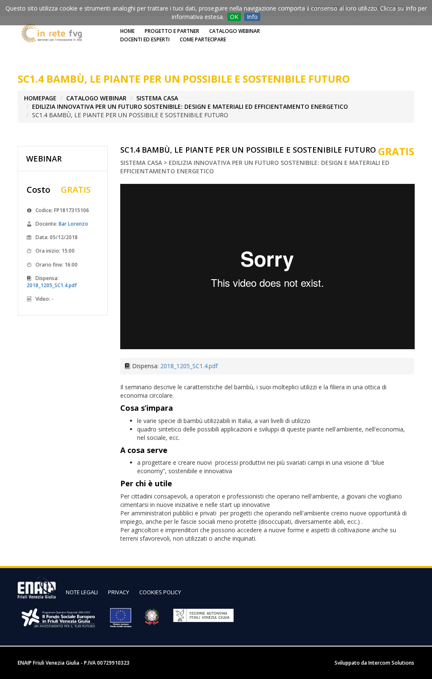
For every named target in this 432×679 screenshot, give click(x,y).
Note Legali (82, 592)
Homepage (40, 98)
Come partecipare (203, 39)
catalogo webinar (234, 31)
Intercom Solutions (391, 662)
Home (127, 31)
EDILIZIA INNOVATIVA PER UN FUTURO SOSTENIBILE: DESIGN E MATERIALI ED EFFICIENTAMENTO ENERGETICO (190, 106)
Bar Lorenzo (73, 223)
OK (234, 17)
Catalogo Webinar (96, 98)
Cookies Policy (160, 592)
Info (252, 17)
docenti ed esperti (145, 39)
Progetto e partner (172, 31)
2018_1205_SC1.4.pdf (52, 285)
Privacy (118, 592)
